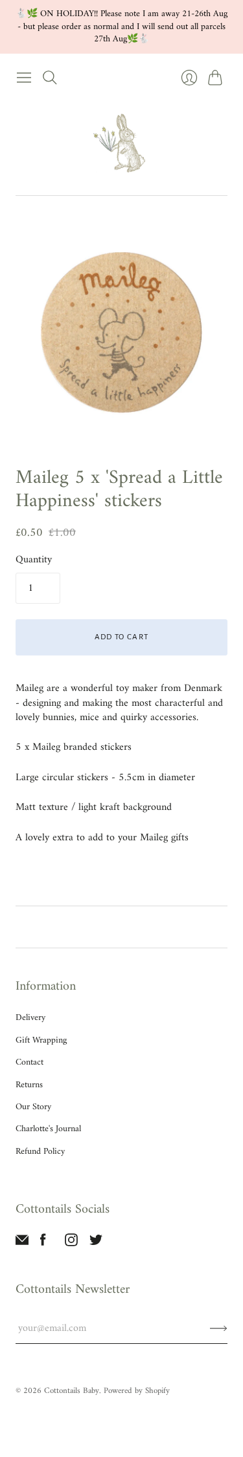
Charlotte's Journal (48, 1129)
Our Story (33, 1107)
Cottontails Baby (71, 1390)
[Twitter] (95, 1244)
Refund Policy (40, 1151)
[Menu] (24, 77)
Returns (29, 1085)
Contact (29, 1062)
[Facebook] (43, 1244)
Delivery (30, 1018)
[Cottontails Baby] (122, 143)
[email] (22, 1244)
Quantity (34, 560)
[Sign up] (218, 1328)
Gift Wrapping (41, 1040)
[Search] (50, 77)
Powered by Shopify (137, 1390)
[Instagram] (71, 1244)
